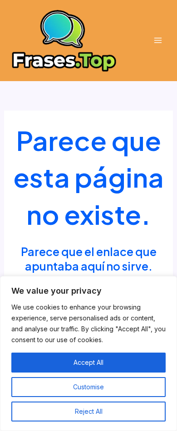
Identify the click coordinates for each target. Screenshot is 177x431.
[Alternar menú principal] (158, 40)
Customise (88, 387)
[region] (88, 353)
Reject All (89, 411)
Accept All (88, 362)
